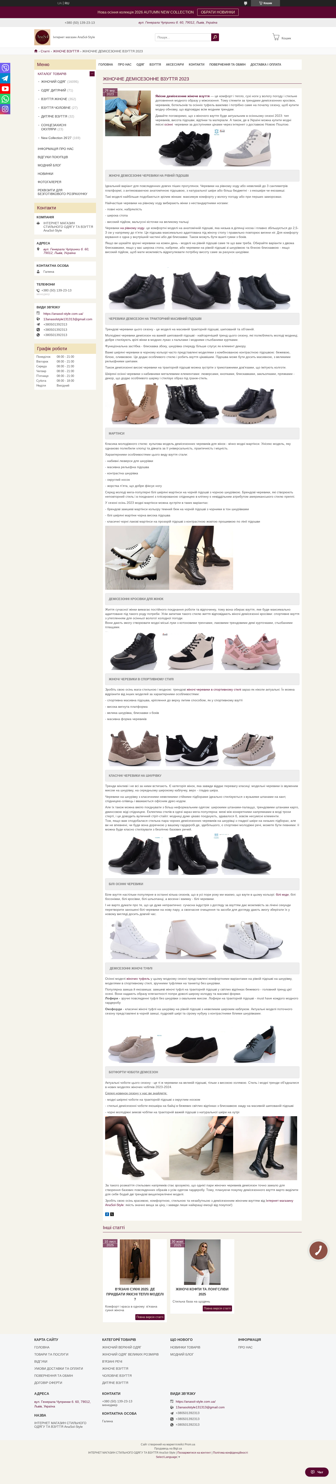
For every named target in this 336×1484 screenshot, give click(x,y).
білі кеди (282, 894)
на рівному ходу (131, 228)
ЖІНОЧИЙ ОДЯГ (53, 81)
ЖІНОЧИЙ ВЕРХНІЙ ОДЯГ (121, 1347)
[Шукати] (215, 37)
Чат (320, 1472)
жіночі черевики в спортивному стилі (214, 689)
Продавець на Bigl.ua (168, 1448)
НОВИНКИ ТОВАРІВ (185, 1347)
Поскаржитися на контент (194, 1452)
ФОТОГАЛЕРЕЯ (49, 182)
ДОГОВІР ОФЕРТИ (48, 1383)
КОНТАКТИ (196, 64)
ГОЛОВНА (106, 64)
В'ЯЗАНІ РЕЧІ (112, 1361)
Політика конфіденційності (230, 1452)
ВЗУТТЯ (155, 64)
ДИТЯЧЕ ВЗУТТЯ (54, 116)
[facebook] (107, 1215)
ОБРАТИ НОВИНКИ (218, 12)
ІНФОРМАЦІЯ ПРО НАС (56, 149)
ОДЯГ (140, 64)
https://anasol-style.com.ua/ (63, 313)
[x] (112, 1215)
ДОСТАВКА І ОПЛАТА (266, 64)
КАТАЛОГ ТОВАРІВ (52, 74)
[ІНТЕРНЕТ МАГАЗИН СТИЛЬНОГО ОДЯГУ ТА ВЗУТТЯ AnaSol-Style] (42, 37)
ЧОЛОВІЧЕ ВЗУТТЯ (117, 1375)
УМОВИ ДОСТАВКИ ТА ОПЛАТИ (58, 1368)
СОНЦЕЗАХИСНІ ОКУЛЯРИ (53, 127)
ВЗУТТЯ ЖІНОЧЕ (54, 99)
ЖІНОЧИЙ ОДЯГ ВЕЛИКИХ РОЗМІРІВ (130, 1354)
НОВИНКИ (45, 174)
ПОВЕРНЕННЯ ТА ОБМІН (227, 64)
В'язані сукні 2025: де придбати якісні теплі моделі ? (135, 1294)
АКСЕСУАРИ (175, 64)
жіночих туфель (138, 978)
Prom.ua (190, 1444)
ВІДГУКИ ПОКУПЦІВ (53, 157)
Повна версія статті (149, 1317)
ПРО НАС (124, 64)
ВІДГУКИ (40, 1361)
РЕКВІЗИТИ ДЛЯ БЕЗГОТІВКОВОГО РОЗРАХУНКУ (62, 192)
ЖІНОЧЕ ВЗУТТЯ (66, 51)
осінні (169, 124)
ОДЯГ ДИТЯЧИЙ (53, 90)
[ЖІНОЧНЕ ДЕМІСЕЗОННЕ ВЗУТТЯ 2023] (128, 113)
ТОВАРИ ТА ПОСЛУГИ (51, 1354)
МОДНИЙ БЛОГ (49, 165)
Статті (45, 51)
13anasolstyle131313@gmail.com (67, 319)
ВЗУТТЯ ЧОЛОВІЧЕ (56, 107)
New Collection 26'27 (56, 138)
